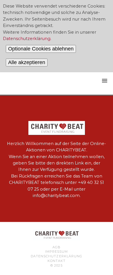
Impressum (56, 251)
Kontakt (56, 261)
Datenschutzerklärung (26, 38)
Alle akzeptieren (26, 62)
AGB (56, 247)
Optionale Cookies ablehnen (41, 49)
